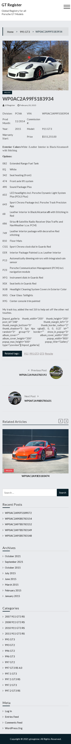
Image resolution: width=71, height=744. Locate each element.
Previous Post (39, 370)
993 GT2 (10, 644)
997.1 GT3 (11, 673)
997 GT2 (10, 662)
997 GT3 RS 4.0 (13, 667)
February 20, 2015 (28, 105)
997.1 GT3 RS (12, 679)
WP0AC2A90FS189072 (18, 512)
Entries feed (12, 716)
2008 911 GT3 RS (15, 622)
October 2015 (13, 567)
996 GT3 (10, 656)
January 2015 (12, 596)
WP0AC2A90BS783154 (18, 518)
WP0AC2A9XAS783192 (33, 374)
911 (26, 353)
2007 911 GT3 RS (15, 616)
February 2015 (13, 590)
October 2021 (13, 556)
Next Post (30, 396)
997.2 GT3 (11, 684)
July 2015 (10, 573)
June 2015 (10, 578)
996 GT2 (10, 650)
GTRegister (10, 105)
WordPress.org (13, 728)
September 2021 (14, 561)
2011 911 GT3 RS (15, 633)
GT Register (12, 5)
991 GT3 (25, 31)
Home (10, 31)
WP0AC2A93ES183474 (35, 475)
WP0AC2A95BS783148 (18, 535)
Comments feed (13, 722)
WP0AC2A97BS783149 (18, 530)
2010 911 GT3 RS (15, 627)
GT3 (42, 353)
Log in (8, 711)
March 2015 (11, 584)
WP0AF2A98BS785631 (38, 400)
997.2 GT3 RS (12, 690)
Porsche (49, 353)
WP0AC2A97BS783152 (18, 524)
